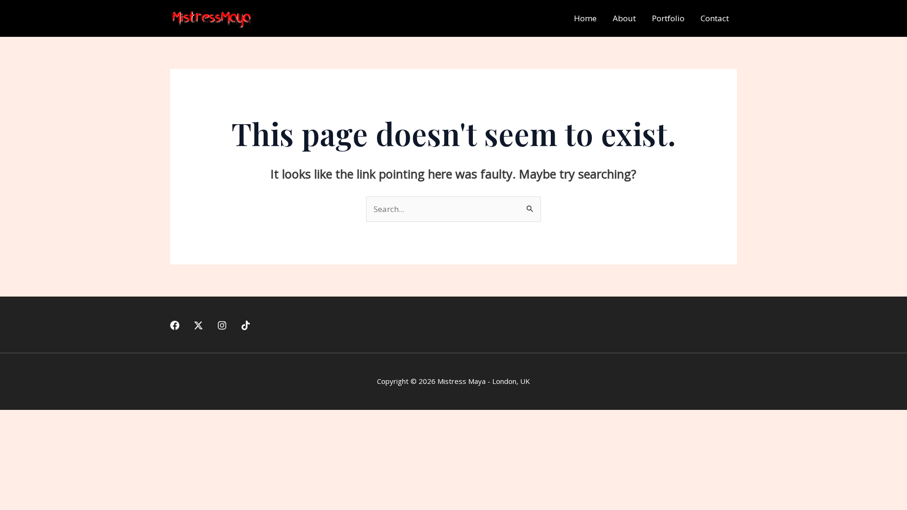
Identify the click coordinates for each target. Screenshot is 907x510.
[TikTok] (245, 325)
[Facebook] (175, 325)
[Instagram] (222, 325)
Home (585, 18)
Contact (715, 18)
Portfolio (668, 18)
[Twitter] (198, 325)
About (624, 18)
